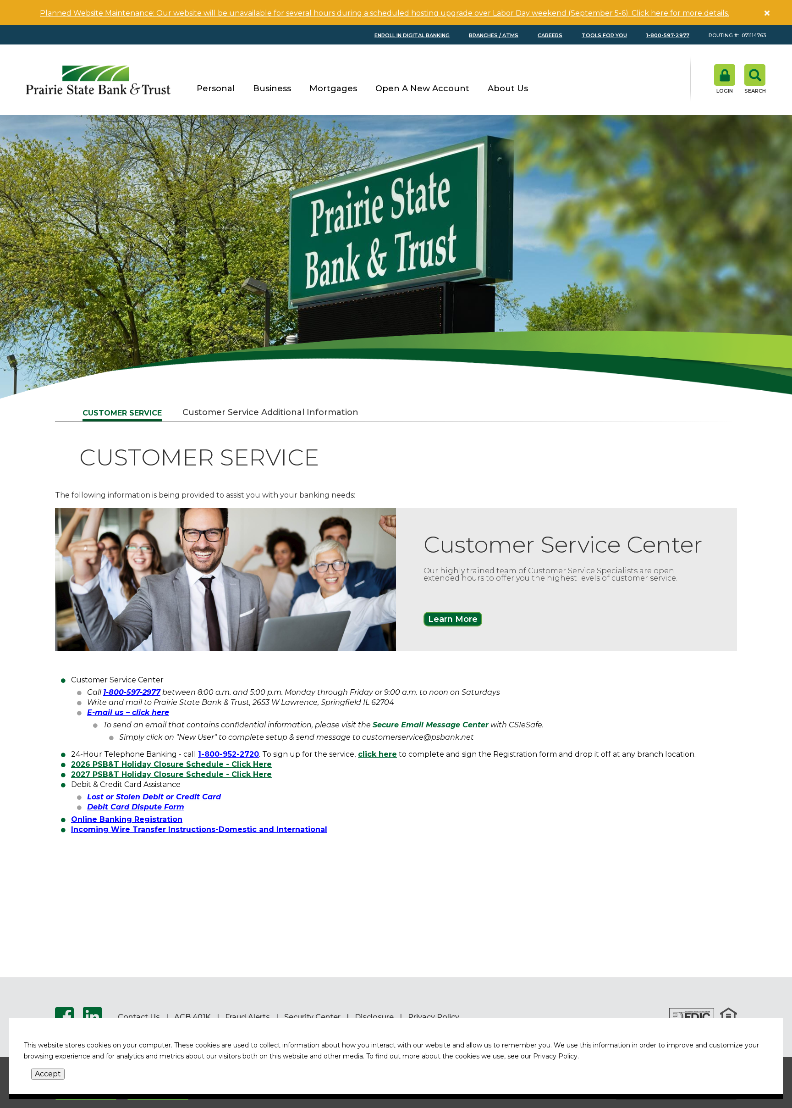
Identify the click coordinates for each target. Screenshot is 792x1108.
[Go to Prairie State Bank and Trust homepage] (98, 79)
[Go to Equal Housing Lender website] (728, 1017)
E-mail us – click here (128, 712)
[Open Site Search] (755, 79)
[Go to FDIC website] (691, 1017)
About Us (508, 89)
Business (272, 89)
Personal (216, 89)
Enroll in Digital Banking (412, 36)
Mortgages (333, 89)
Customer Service (122, 413)
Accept (48, 1073)
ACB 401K (192, 1017)
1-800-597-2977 (667, 36)
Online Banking (101, 819)
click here (377, 754)
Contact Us (139, 1017)
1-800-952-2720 (228, 754)
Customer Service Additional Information (270, 412)
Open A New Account (422, 89)
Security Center (312, 1017)
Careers (550, 36)
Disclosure (374, 1017)
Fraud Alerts (247, 1017)
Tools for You (604, 36)
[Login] (724, 79)
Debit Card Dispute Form (135, 807)
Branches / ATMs (493, 36)
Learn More (453, 619)
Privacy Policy (433, 1017)
